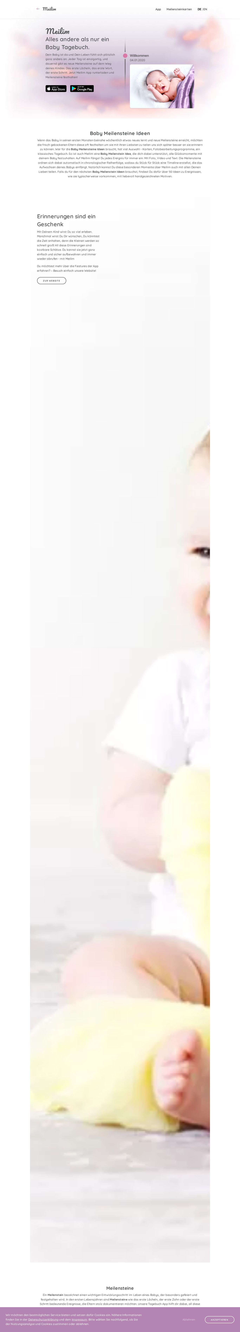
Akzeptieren (219, 1319)
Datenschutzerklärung (43, 1319)
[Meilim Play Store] (82, 91)
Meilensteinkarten (179, 9)
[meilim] (42, 9)
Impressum (79, 1319)
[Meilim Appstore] (57, 91)
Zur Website (51, 280)
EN (205, 9)
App (158, 9)
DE (199, 9)
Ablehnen (189, 1319)
